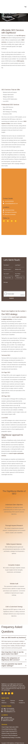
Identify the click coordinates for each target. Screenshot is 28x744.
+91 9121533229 (9, 201)
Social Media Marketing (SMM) (9, 729)
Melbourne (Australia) (9, 214)
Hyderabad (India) (9, 210)
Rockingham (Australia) (10, 212)
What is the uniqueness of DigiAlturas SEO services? (11, 659)
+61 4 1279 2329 (9, 710)
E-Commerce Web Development (9, 735)
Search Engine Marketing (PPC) (9, 731)
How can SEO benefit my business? (14, 637)
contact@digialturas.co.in (11, 203)
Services (12, 700)
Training (12, 702)
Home (3, 700)
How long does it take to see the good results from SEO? (13, 653)
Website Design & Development (9, 733)
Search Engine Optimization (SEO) (9, 727)
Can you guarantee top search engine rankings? (12, 665)
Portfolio (21, 700)
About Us (3, 702)
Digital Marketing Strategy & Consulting (10, 737)
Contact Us (22, 702)
